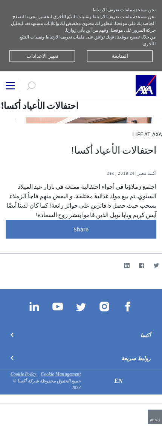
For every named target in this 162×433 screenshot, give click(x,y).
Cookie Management (61, 374)
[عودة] (159, 106)
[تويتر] (156, 265)
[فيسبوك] (141, 265)
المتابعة (120, 56)
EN (118, 381)
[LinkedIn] (127, 265)
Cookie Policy (24, 374)
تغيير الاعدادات (42, 56)
